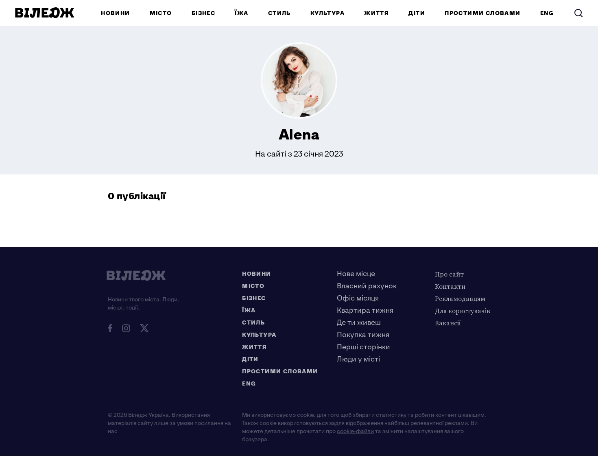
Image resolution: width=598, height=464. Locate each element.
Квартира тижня (365, 310)
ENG (547, 13)
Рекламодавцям (460, 298)
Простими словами (482, 13)
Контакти (450, 286)
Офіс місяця (358, 298)
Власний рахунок (367, 286)
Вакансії (448, 322)
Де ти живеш (359, 322)
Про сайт (449, 274)
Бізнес (203, 13)
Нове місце (356, 274)
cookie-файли (355, 431)
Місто (161, 13)
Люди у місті (358, 359)
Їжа (241, 13)
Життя (376, 13)
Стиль (279, 13)
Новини (115, 13)
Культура (327, 13)
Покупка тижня (363, 335)
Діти (416, 13)
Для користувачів (462, 310)
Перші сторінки (363, 347)
